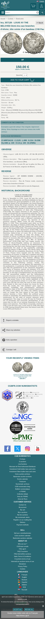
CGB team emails (22, 546)
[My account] (41, 8)
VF (22, 60)
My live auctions (22, 515)
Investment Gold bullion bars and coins (22, 469)
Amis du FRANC (22, 496)
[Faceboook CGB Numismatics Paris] (7, 449)
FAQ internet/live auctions (22, 554)
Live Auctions (22, 464)
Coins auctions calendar (22, 535)
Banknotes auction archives (22, 476)
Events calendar (22, 479)
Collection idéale (22, 494)
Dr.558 (37, 140)
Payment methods (23, 525)
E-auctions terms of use (22, 559)
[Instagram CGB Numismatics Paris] (27, 449)
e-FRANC (22, 491)
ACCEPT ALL (18, 609)
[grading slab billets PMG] (22, 438)
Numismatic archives (22, 484)
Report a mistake (12, 320)
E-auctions (22, 461)
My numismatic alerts (22, 517)
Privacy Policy (22, 566)
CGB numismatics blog (22, 486)
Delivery (22, 522)
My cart (22, 510)
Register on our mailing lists (22, 520)
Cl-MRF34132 (7, 140)
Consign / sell (11, 349)
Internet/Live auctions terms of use (22, 561)
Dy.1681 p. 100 (7, 143)
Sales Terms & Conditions (22, 556)
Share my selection (13, 330)
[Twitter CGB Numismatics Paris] (17, 449)
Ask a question (11, 340)
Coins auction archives (22, 474)
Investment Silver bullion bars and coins (22, 471)
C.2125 (18, 140)
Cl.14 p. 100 (21, 143)
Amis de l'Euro (22, 499)
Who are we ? (22, 544)
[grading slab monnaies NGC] (22, 417)
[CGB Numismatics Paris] (5, 9)
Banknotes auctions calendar (22, 538)
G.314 (30, 140)
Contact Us (22, 505)
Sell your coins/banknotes (22, 533)
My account (22, 507)
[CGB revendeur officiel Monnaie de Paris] (22, 427)
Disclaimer (22, 564)
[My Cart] (33, 8)
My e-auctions (22, 512)
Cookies (22, 569)
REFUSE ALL (29, 609)
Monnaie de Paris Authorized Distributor (22, 466)
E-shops (22, 459)
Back (41, 23)
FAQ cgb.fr (22, 549)
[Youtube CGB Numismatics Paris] (37, 449)
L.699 (24, 140)
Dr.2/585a (31, 143)
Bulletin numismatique (22, 489)
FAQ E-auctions (22, 551)
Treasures (22, 481)
